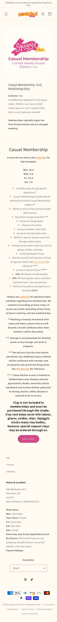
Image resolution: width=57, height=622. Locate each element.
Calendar (10, 471)
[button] (6, 14)
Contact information (30, 614)
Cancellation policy (44, 609)
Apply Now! (28, 438)
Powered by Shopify (33, 604)
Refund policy (12, 609)
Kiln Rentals (40, 261)
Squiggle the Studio (16, 604)
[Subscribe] (43, 568)
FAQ (8, 458)
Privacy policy (49, 604)
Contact (10, 464)
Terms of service (27, 609)
